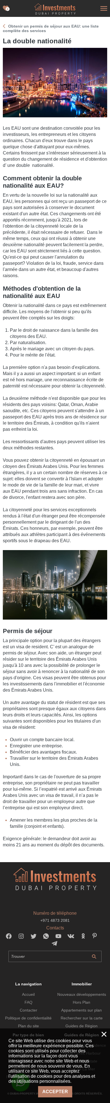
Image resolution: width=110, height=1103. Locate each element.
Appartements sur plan (81, 1010)
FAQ (28, 1002)
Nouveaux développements (81, 994)
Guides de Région (81, 1026)
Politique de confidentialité (28, 1018)
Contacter (28, 1010)
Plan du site (28, 1026)
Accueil (28, 994)
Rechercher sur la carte (82, 1018)
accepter (55, 1091)
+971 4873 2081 (55, 920)
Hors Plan (81, 1002)
